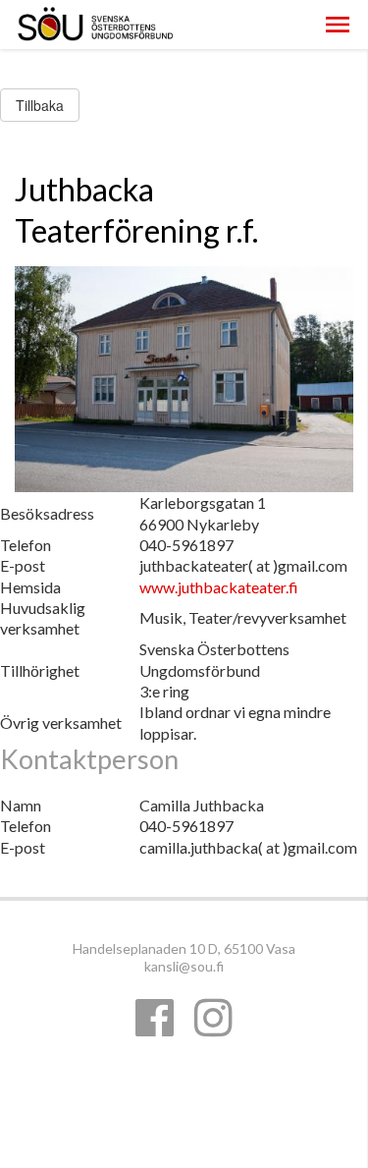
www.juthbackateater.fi (218, 587)
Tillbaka (40, 105)
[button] (337, 24)
